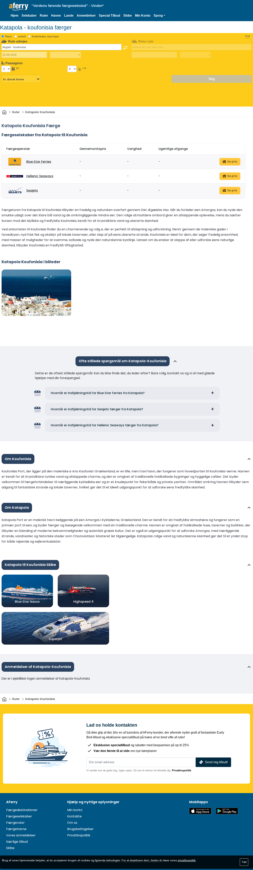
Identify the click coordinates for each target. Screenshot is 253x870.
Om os (72, 822)
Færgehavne (16, 829)
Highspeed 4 (83, 601)
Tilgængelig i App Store (200, 811)
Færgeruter (15, 822)
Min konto (74, 810)
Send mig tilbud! (216, 762)
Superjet (55, 639)
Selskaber (29, 15)
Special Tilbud (109, 15)
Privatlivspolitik (181, 770)
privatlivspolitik (187, 860)
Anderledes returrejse (45, 36)
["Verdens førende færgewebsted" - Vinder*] (18, 7)
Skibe (127, 15)
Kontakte (74, 816)
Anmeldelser (86, 15)
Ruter (44, 15)
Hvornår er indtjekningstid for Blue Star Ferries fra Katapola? (98, 393)
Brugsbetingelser (80, 829)
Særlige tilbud (17, 841)
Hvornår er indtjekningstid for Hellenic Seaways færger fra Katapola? (105, 425)
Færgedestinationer (22, 810)
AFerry (12, 802)
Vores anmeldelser (21, 835)
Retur (8, 36)
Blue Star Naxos (27, 601)
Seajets (32, 190)
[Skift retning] (125, 48)
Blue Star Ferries (38, 162)
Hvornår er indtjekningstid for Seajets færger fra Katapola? (97, 409)
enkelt (22, 36)
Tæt (244, 861)
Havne (56, 15)
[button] (159, 16)
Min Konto (142, 15)
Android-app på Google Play (227, 811)
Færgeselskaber (19, 816)
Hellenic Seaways (39, 176)
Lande (69, 15)
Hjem (14, 15)
